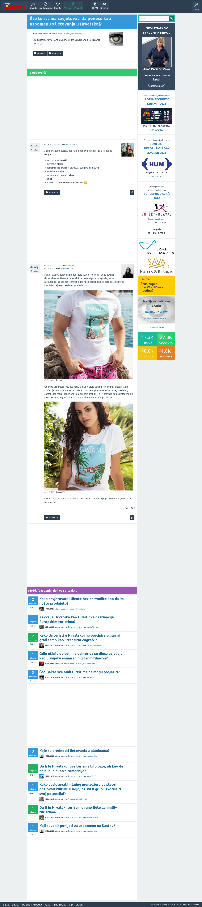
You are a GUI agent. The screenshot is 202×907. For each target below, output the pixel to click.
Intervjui (15, 905)
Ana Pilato (91, 664)
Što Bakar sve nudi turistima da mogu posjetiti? (79, 672)
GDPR (71, 905)
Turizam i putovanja (64, 34)
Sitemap (79, 905)
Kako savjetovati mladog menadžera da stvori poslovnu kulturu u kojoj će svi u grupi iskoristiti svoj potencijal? (80, 789)
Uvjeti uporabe (60, 905)
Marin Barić (91, 776)
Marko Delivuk (81, 799)
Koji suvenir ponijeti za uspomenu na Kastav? (77, 826)
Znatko (6, 905)
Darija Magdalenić (94, 645)
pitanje (45, 34)
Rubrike (58, 8)
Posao (70, 799)
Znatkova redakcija (161, 318)
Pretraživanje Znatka (156, 327)
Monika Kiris (69, 266)
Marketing (26, 905)
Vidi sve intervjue (156, 85)
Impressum (148, 318)
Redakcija (79, 34)
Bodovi (47, 905)
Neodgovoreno (45, 8)
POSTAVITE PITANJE (72, 8)
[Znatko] (14, 5)
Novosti (33, 8)
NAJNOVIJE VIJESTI (156, 312)
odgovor (57, 144)
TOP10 (95, 8)
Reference (37, 905)
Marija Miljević (92, 627)
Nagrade (104, 8)
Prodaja (71, 609)
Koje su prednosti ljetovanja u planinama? (74, 751)
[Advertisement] (82, 108)
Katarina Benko (70, 144)
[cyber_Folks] (156, 294)
